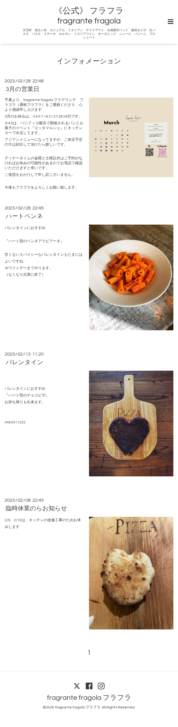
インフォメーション (89, 61)
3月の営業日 (22, 89)
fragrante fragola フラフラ (89, 697)
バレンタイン (24, 362)
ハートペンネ (24, 216)
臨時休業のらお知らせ (36, 508)
